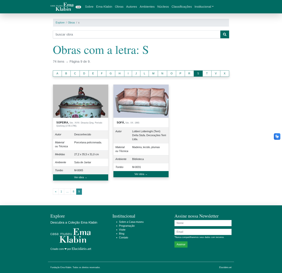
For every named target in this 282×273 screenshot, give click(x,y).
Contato (123, 237)
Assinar (181, 244)
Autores (131, 6)
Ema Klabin (104, 6)
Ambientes (147, 6)
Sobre (89, 6)
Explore (60, 22)
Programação (127, 225)
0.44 (78, 7)
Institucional (203, 6)
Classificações (182, 6)
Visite (122, 229)
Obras (119, 6)
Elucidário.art (81, 249)
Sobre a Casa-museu (131, 221)
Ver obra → (80, 177)
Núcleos (163, 6)
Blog (121, 233)
